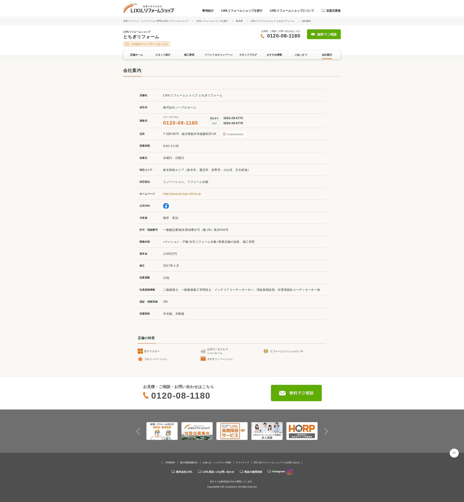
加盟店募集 (333, 10)
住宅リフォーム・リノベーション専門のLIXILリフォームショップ (156, 21)
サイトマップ (242, 462)
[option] (162, 431)
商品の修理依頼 (253, 471)
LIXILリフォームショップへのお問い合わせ (279, 462)
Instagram (278, 471)
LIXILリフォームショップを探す (242, 10)
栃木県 (239, 21)
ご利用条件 (169, 462)
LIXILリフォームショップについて (292, 10)
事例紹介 (208, 10)
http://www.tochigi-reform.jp (182, 193)
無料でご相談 (327, 34)
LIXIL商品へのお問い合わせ (218, 471)
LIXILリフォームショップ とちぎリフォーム (272, 21)
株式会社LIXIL (184, 471)
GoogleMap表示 (235, 134)
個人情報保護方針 (189, 462)
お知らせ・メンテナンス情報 (217, 462)
